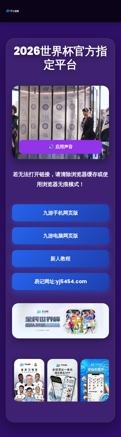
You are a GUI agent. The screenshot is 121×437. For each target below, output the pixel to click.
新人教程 (60, 258)
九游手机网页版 (60, 212)
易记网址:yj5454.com (60, 281)
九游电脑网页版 (60, 235)
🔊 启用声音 (60, 146)
